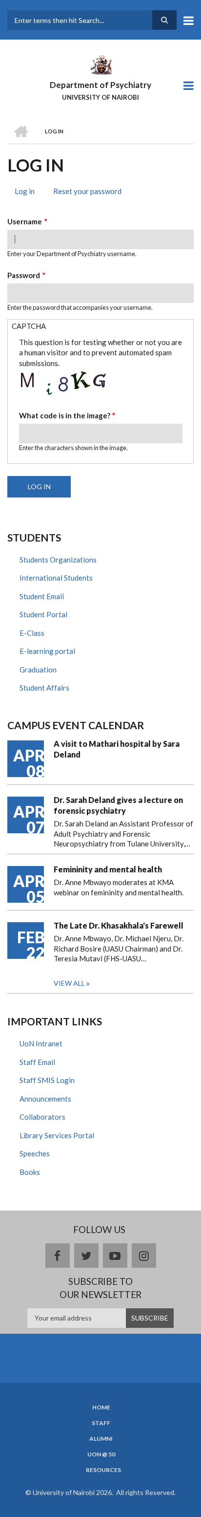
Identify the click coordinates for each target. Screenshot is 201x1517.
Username (24, 221)
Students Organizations (58, 559)
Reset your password (87, 191)
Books (30, 1172)
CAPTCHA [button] (29, 326)
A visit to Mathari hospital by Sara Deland (117, 749)
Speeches (35, 1153)
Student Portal (43, 614)
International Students (56, 577)
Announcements (45, 1098)
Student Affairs (44, 687)
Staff (101, 1423)
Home (101, 1407)
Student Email (42, 596)
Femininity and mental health (108, 869)
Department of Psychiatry (100, 85)
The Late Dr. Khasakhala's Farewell (118, 925)
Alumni (101, 1439)
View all (69, 983)
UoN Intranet (41, 1043)
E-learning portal (47, 651)
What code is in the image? (64, 415)
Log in (28, 192)
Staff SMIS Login (47, 1080)
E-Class (32, 632)
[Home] (100, 64)
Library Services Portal (57, 1135)
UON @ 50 (101, 1454)
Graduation (38, 669)
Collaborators (42, 1116)
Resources (103, 1470)
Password (23, 275)
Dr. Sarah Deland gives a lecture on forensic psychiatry (118, 805)
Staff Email (37, 1062)
